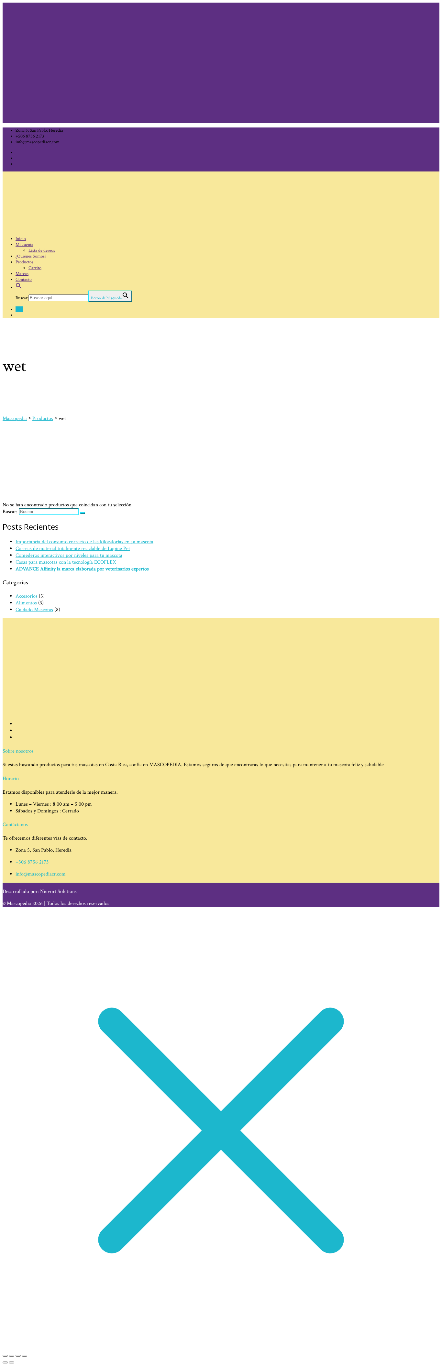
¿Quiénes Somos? (31, 256)
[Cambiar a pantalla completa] (11, 1356)
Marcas (22, 274)
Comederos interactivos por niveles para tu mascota (69, 555)
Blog (19, 309)
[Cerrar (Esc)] (24, 1356)
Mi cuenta (24, 245)
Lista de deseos (41, 250)
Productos (24, 262)
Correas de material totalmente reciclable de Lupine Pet (73, 548)
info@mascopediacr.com (41, 874)
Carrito (34, 268)
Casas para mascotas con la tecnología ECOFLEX (66, 562)
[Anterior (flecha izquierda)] (5, 1362)
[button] (19, 288)
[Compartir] (18, 1356)
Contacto (24, 279)
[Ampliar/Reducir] (5, 1356)
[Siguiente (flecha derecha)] (11, 1362)
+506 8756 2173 (32, 862)
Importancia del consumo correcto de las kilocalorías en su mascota (84, 541)
